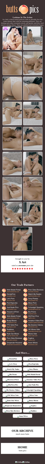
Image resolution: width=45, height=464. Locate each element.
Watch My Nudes (34, 295)
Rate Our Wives (13, 334)
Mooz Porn (32, 304)
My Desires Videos (35, 326)
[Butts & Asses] (22, 15)
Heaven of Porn (13, 313)
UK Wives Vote (34, 330)
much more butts (22, 432)
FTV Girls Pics (12, 326)
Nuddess (11, 330)
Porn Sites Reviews (35, 290)
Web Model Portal (14, 290)
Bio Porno (32, 313)
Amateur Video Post (35, 321)
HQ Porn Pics (33, 317)
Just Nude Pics (12, 308)
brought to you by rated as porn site (22, 264)
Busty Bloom (12, 321)
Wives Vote (32, 334)
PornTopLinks (12, 304)
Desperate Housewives (14, 343)
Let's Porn (11, 299)
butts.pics (22, 449)
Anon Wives (33, 343)
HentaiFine (11, 295)
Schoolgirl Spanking (35, 308)
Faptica (31, 339)
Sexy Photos (33, 299)
